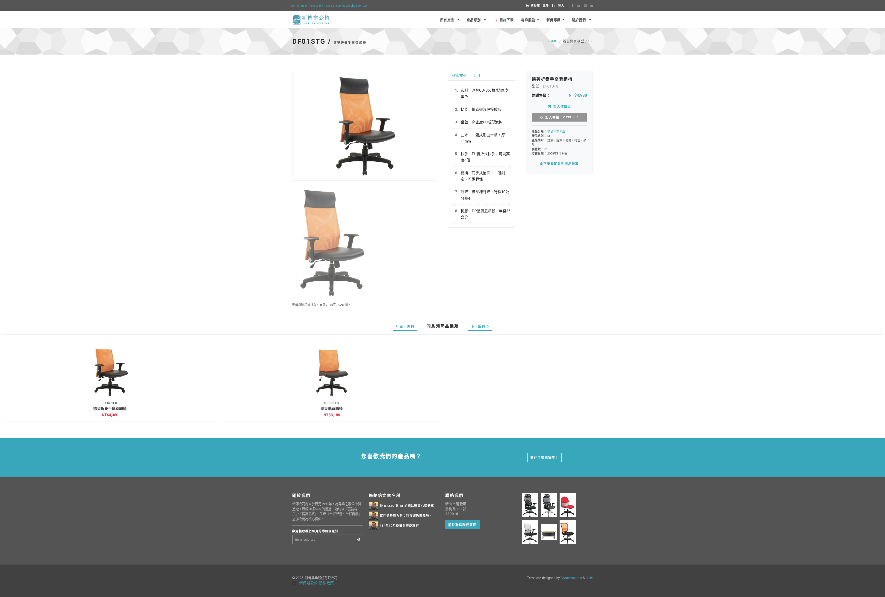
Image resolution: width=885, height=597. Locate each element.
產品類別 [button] (474, 20)
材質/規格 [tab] (459, 76)
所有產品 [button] (448, 20)
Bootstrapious (571, 578)
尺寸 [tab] (477, 76)
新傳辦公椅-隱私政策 (316, 583)
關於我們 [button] (579, 20)
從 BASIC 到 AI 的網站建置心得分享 (407, 505)
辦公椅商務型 (556, 131)
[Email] (592, 6)
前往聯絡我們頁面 (462, 525)
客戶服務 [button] (528, 20)
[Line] (585, 6)
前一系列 (406, 326)
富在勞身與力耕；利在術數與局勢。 (406, 515)
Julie (589, 578)
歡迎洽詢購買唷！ (544, 457)
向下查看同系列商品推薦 (559, 164)
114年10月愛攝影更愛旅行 (399, 525)
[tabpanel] (481, 154)
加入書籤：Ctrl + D (562, 117)
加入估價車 (562, 106)
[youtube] (579, 6)
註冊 (546, 5)
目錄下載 (507, 20)
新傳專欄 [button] (553, 20)
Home (552, 41)
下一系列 (478, 326)
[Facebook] (572, 6)
